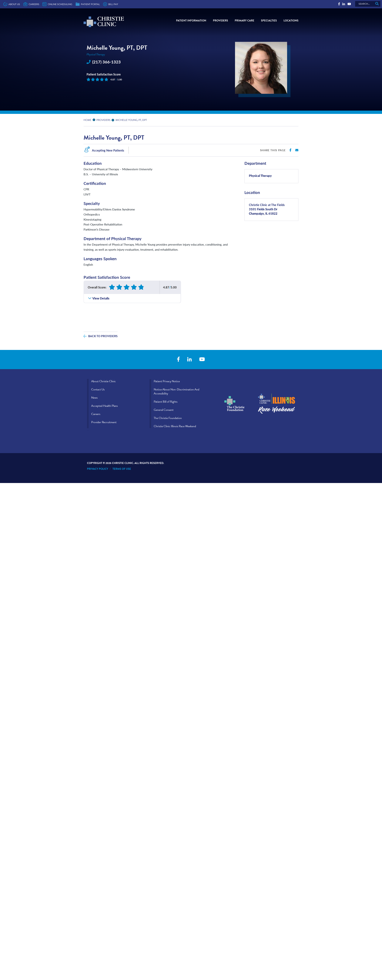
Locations (291, 20)
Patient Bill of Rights (165, 401)
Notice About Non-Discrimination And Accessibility (176, 391)
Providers (220, 20)
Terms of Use (122, 469)
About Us (14, 4)
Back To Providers (103, 336)
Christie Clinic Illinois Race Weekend (175, 426)
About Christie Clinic (103, 381)
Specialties (269, 20)
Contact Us (98, 389)
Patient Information (191, 20)
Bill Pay (113, 4)
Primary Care (244, 20)
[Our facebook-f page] (339, 4)
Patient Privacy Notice (167, 381)
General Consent (164, 410)
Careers (34, 4)
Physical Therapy (260, 175)
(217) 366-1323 (106, 62)
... (94, 119)
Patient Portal (90, 4)
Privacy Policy (97, 469)
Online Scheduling (60, 4)
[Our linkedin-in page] (343, 4)
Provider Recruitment (104, 422)
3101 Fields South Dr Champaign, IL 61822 (267, 209)
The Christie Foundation (168, 418)
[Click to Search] (377, 4)
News (94, 397)
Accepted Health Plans (104, 406)
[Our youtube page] (349, 4)
